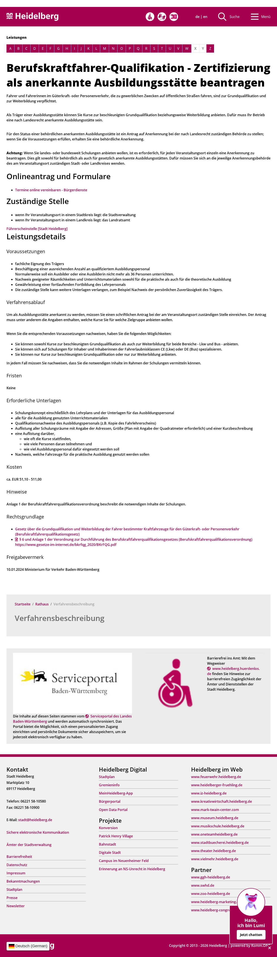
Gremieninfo (109, 785)
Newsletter (15, 906)
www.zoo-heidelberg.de (210, 893)
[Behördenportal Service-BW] (72, 682)
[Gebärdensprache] (162, 16)
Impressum (15, 873)
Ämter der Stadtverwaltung (29, 844)
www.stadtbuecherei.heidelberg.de (220, 842)
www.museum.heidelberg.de (214, 817)
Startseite (23, 604)
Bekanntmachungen (23, 881)
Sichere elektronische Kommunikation (37, 832)
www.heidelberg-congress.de (215, 910)
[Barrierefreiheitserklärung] (150, 16)
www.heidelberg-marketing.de (216, 901)
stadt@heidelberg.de (35, 819)
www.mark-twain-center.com (215, 809)
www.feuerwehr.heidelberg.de (216, 776)
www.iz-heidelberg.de (209, 793)
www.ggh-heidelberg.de (210, 877)
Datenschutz (16, 864)
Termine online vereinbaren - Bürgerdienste (51, 190)
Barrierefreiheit (19, 856)
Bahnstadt (107, 844)
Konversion (108, 827)
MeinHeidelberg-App (116, 793)
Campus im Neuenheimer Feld (124, 860)
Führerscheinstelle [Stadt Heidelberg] (37, 228)
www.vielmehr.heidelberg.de (214, 859)
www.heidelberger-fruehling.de (216, 785)
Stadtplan (14, 889)
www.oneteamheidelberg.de (214, 834)
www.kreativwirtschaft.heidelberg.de (221, 801)
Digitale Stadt (110, 852)
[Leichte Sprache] (173, 16)
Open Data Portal (113, 809)
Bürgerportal (109, 801)
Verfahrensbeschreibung (59, 618)
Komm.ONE (261, 945)
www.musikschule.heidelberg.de (217, 826)
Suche (235, 16)
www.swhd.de (202, 885)
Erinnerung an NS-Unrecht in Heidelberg (132, 869)
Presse (12, 897)
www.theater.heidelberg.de (213, 850)
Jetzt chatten (251, 934)
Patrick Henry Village (116, 836)
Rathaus (42, 604)
